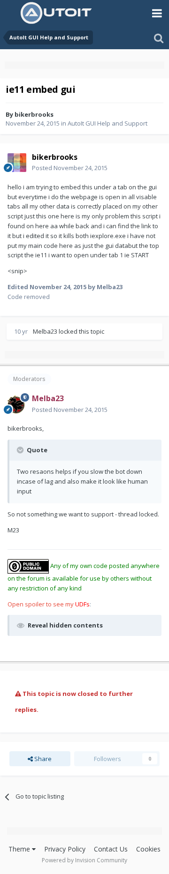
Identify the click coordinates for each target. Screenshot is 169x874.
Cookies (148, 848)
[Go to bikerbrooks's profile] (17, 162)
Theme (20, 848)
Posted (70, 168)
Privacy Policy (64, 848)
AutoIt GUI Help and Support (107, 123)
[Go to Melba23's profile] (17, 404)
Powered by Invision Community (84, 860)
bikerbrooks (34, 114)
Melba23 (45, 331)
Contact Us (111, 848)
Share (42, 758)
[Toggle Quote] (21, 450)
